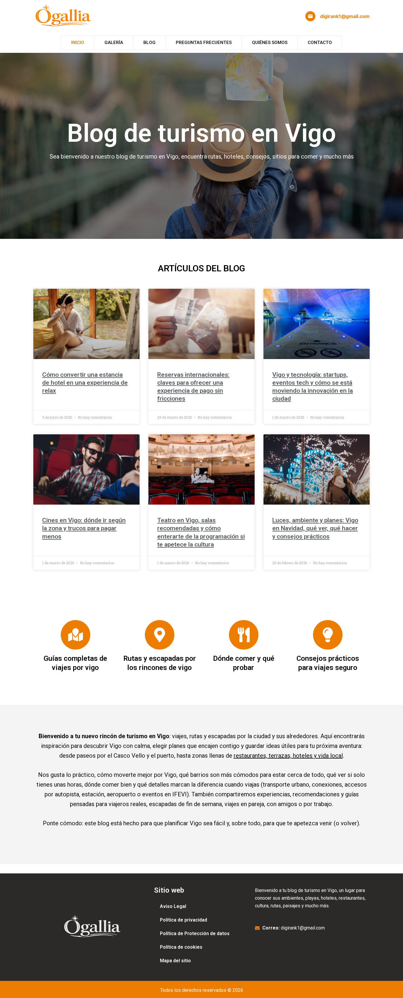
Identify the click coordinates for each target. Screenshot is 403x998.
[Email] (310, 16)
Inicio (77, 42)
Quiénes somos (269, 42)
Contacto (320, 42)
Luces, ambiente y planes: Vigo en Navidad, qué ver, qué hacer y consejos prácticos (315, 528)
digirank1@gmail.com (345, 16)
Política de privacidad (183, 920)
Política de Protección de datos (195, 933)
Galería (113, 42)
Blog (149, 42)
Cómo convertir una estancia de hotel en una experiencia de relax (85, 382)
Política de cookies (181, 947)
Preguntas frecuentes (204, 42)
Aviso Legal (173, 906)
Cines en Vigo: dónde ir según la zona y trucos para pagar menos (84, 528)
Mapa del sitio (175, 960)
